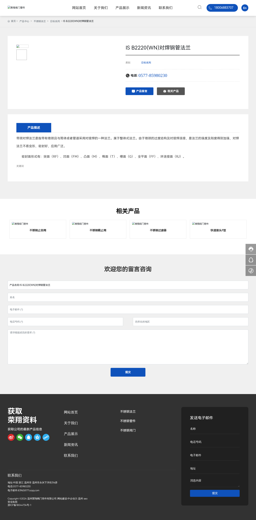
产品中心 (24, 21)
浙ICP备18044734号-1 (19, 505)
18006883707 (223, 7)
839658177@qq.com (28, 490)
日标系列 (55, 21)
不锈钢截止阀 (98, 230)
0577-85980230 (152, 75)
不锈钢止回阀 (37, 230)
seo (85, 498)
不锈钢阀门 (128, 430)
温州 (80, 498)
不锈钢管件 (128, 421)
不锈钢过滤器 (158, 230)
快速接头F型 (218, 230)
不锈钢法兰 (40, 21)
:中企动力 (72, 498)
